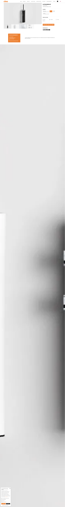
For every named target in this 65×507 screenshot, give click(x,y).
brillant (51, 11)
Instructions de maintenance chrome (13, 40)
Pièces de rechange (11, 38)
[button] (5, 505)
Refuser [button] (8, 503)
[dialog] (6, 497)
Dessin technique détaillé (12, 37)
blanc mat (46, 11)
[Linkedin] (46, 29)
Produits (28, 1)
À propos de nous (38, 1)
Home (21, 1)
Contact (54, 1)
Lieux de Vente (33, 1)
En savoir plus (6, 496)
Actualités (43, 1)
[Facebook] (43, 29)
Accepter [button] (3, 503)
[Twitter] (45, 29)
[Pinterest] (48, 29)
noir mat (46, 13)
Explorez (24, 1)
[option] (23, 13)
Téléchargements (49, 1)
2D (9, 39)
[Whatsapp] (49, 29)
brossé (54, 11)
